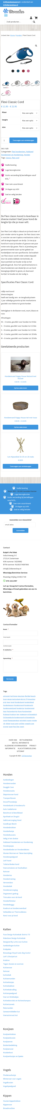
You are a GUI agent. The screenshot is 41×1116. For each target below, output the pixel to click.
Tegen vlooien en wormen (13, 964)
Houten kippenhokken (11, 1101)
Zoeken (34, 22)
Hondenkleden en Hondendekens (16, 849)
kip (16, 711)
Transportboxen (9, 798)
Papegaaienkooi (13, 720)
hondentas (20, 708)
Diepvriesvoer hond (10, 794)
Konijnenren (8, 1041)
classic (8, 158)
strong (5, 727)
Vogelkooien (8, 1082)
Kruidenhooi (8, 1052)
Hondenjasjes (8, 846)
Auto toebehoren (10, 809)
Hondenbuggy (8, 904)
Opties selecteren (20, 388)
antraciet (6, 696)
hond (12, 702)
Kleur (4, 112)
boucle (33, 696)
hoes (8, 702)
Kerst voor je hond (10, 915)
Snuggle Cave (8, 787)
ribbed (8, 724)
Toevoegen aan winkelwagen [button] (20, 466)
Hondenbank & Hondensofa (14, 805)
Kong (20, 711)
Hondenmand (19, 705)
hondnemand (29, 708)
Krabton (6, 960)
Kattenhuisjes (8, 982)
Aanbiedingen (8, 780)
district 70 (24, 699)
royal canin (15, 724)
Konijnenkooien (9, 1038)
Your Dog (16, 727)
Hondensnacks (9, 791)
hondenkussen (8, 705)
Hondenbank (19, 702)
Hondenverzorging (10, 890)
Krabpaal (6, 714)
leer (18, 714)
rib (4, 724)
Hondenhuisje (8, 831)
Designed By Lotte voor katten (15, 942)
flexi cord (15, 158)
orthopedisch (32, 714)
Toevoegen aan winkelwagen (23, 140)
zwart (22, 727)
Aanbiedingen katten (11, 945)
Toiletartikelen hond (11, 864)
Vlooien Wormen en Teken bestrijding (17, 853)
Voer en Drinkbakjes (11, 997)
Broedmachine (9, 1108)
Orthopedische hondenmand (13, 717)
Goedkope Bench (10, 824)
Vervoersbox (8, 882)
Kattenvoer (7, 967)
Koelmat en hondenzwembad (14, 908)
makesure (23, 714)
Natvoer (6, 871)
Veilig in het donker (10, 838)
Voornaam (6, 637)
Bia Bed (27, 696)
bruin (5, 699)
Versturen (10, 679)
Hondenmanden (9, 783)
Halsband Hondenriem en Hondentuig (18, 842)
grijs (4, 702)
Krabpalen (7, 949)
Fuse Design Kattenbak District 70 (16, 934)
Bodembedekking (10, 1045)
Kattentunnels (8, 1004)
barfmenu (13, 696)
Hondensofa (28, 705)
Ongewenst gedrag (10, 893)
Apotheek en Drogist (11, 816)
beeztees (21, 696)
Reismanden (8, 1008)
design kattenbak (13, 699)
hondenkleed (29, 702)
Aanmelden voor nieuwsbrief (20, 520)
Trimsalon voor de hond (12, 897)
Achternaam (7, 646)
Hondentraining (9, 879)
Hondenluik (7, 886)
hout (5, 711)
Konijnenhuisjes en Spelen (13, 1056)
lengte (5, 120)
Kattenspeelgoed (10, 993)
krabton (13, 714)
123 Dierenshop (27, 756)
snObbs (21, 724)
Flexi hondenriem (18, 151)
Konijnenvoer (8, 1049)
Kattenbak (11, 711)
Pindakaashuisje (9, 1075)
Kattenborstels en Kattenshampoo (17, 1000)
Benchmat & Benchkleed (12, 813)
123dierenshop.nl (10, 5)
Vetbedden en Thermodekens (14, 912)
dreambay (31, 699)
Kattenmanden (9, 978)
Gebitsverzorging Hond (12, 820)
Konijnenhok (26, 711)
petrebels (23, 720)
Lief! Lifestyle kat (10, 956)
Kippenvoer (7, 1104)
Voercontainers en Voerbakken (15, 868)
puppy (29, 720)
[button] (36, 46)
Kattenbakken (8, 986)
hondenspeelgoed (9, 708)
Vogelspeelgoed (9, 1086)
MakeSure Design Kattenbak (14, 938)
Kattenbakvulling (10, 989)
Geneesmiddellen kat (11, 1011)
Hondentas (7, 875)
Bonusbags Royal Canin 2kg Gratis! (17, 953)
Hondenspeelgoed (10, 857)
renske (34, 720)
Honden (19, 35)
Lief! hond (7, 860)
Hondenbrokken (9, 827)
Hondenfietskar (9, 901)
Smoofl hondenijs (10, 802)
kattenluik (7, 975)
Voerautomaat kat (10, 1015)
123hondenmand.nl (11, 2)
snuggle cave (29, 724)
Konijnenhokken (9, 1034)
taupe (11, 727)
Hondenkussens (9, 835)
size (3, 127)
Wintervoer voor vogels (12, 1079)
